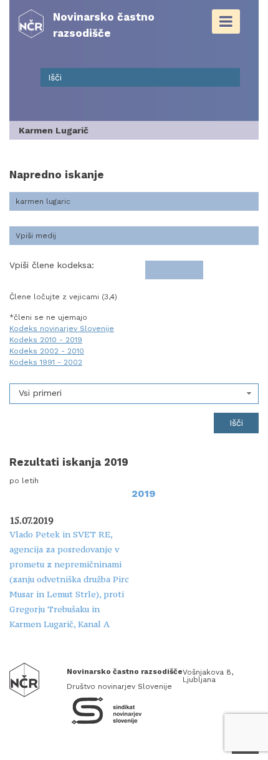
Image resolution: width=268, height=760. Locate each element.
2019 (143, 493)
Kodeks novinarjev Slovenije (61, 328)
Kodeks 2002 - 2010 (46, 351)
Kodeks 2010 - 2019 (45, 339)
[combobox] (134, 393)
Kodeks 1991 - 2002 (45, 362)
